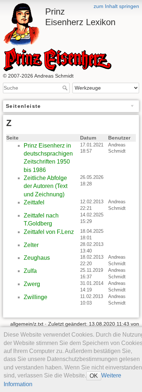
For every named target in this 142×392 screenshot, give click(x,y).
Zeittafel (34, 202)
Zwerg (32, 284)
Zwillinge (35, 297)
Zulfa (30, 271)
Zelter (31, 245)
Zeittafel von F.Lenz (49, 232)
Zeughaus (37, 258)
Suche (65, 87)
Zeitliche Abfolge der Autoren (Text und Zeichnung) (45, 186)
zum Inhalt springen (116, 6)
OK (94, 376)
